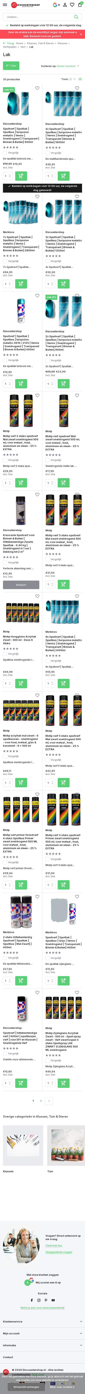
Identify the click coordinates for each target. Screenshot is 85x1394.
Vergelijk (13, 152)
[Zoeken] (76, 17)
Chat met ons (53, 1245)
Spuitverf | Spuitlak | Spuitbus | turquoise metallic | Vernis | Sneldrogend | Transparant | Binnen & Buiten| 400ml (21, 135)
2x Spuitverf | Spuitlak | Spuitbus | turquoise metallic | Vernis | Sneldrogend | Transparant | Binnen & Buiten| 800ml (63, 343)
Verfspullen (9, 46)
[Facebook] (31, 1300)
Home (19, 43)
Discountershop (12, 123)
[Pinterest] (46, 1300)
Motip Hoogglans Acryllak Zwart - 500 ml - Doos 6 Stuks (19, 640)
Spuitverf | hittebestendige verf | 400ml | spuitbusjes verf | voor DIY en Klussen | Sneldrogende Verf (20, 1037)
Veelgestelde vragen (58, 1252)
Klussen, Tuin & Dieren (40, 43)
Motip (6, 431)
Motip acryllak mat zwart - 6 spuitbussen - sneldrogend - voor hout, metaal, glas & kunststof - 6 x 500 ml (20, 740)
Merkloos (8, 232)
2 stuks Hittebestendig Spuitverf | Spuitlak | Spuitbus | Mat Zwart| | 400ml (17, 942)
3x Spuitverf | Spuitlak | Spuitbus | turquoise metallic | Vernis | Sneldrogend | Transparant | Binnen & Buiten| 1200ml (63, 243)
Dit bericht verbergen (26, 1386)
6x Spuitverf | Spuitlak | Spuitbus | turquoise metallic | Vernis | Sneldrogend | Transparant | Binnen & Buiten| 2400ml (63, 643)
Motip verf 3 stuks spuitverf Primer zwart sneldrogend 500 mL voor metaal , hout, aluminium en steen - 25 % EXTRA (62, 841)
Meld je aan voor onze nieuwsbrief (42, 1307)
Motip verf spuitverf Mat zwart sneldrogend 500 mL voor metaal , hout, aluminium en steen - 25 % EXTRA (62, 443)
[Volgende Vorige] (49, 1101)
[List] (80, 79)
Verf (22, 46)
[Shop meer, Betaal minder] (26, 5)
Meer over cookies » (62, 1386)
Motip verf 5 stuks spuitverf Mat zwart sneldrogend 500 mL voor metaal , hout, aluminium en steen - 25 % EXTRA (63, 742)
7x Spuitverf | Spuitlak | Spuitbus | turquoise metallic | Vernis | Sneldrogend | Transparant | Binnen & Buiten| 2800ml (21, 243)
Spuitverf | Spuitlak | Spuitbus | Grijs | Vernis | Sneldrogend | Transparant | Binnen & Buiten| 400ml (63, 942)
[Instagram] (39, 1300)
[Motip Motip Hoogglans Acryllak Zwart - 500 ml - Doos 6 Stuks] (21, 611)
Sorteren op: (48, 66)
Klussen (62, 43)
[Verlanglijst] (72, 5)
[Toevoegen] (21, 176)
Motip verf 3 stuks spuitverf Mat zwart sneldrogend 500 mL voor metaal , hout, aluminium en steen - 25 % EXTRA (63, 542)
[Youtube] (53, 1300)
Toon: (65, 79)
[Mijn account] (65, 5)
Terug (10, 43)
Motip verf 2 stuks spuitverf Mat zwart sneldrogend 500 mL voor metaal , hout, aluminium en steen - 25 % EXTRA (20, 442)
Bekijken (21, 584)
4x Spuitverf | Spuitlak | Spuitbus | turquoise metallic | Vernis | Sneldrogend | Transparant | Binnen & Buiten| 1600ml (63, 135)
